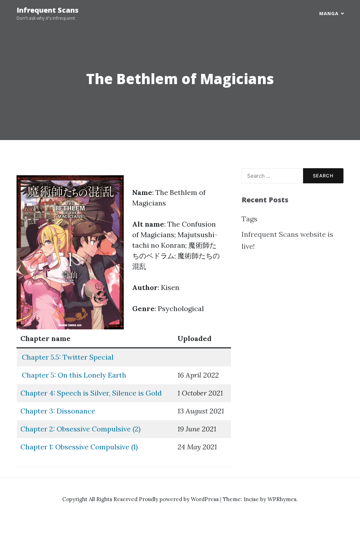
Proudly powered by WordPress (179, 499)
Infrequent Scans (47, 10)
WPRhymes (282, 499)
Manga (329, 13)
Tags (249, 218)
